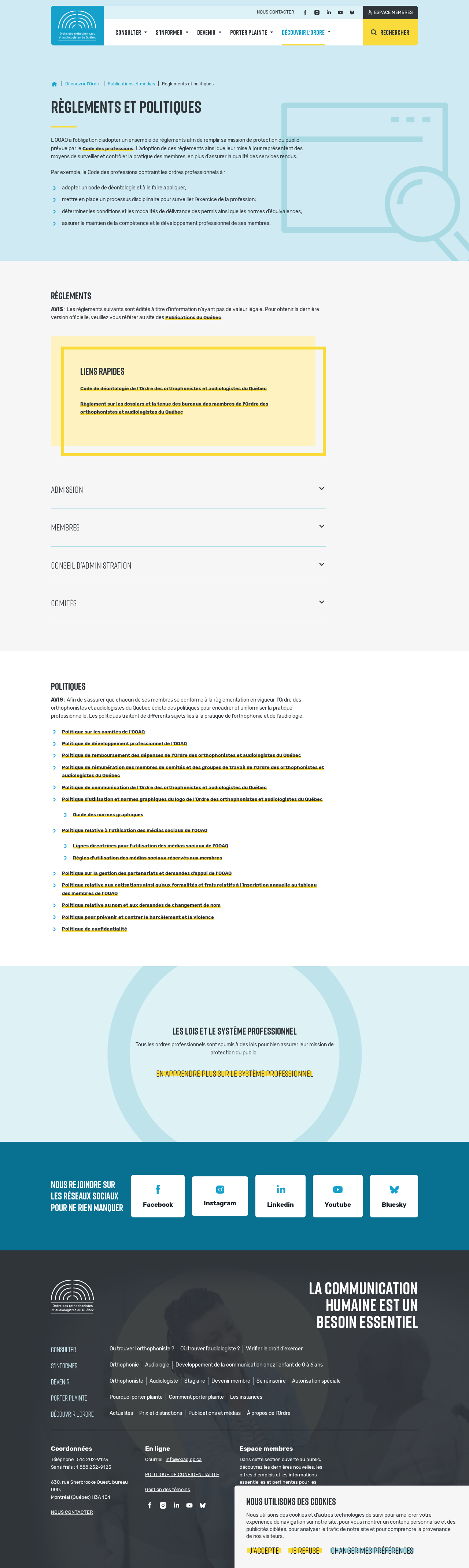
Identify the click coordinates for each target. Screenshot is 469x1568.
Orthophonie (124, 1365)
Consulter (128, 32)
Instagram (220, 1203)
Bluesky (394, 1204)
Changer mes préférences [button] (372, 1550)
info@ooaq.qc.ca (184, 1459)
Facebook (158, 1204)
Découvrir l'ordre (303, 32)
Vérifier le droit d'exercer (274, 1349)
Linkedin (280, 1204)
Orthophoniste (126, 1381)
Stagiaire (194, 1381)
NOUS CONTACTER (72, 1512)
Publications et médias (214, 1413)
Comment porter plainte (196, 1397)
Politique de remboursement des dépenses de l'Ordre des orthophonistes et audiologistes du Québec (181, 755)
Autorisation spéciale (316, 1381)
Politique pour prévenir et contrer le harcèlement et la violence (138, 917)
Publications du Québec (193, 317)
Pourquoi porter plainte (136, 1397)
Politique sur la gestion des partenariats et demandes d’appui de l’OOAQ (147, 873)
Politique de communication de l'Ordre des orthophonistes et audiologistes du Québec (164, 787)
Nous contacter (275, 12)
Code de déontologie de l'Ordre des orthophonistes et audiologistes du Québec (173, 388)
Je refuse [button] (305, 1550)
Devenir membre (230, 1381)
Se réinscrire (271, 1381)
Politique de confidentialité (94, 929)
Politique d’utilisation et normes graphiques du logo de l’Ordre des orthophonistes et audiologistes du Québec (192, 799)
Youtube (338, 1204)
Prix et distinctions (160, 1413)
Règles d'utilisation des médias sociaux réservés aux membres (147, 858)
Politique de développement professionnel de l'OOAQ (124, 743)
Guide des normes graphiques (108, 814)
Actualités (121, 1413)
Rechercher (394, 32)
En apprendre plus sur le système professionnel (234, 1073)
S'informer (169, 32)
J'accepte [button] (264, 1550)
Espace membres (393, 12)
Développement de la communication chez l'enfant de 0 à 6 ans (249, 1365)
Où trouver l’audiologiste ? (210, 1349)
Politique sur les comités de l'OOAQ (103, 732)
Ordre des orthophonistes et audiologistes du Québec (77, 25)
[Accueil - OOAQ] (54, 84)
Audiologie (157, 1365)
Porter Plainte (248, 32)
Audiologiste (163, 1381)
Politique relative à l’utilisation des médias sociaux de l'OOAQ (134, 830)
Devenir (206, 32)
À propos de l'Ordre (269, 1413)
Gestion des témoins (167, 1489)
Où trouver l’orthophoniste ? (142, 1349)
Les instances (246, 1397)
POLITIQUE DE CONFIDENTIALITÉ (182, 1474)
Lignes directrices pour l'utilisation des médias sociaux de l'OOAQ (150, 845)
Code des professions (107, 148)
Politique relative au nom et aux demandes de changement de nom (141, 905)
